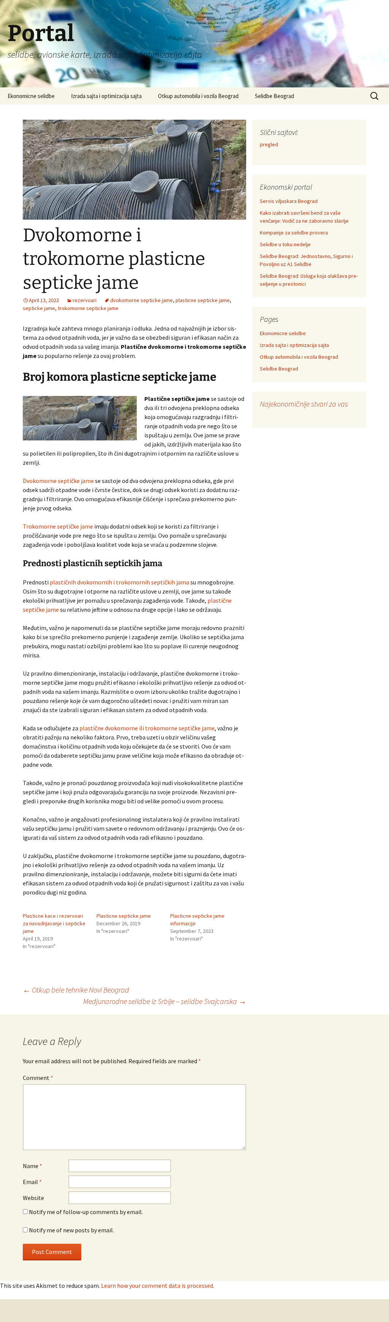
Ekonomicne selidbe (31, 96)
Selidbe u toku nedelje (285, 244)
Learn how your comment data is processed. (157, 1285)
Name (32, 1166)
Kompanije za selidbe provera (294, 232)
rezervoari (84, 300)
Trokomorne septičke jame (58, 526)
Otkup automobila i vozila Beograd (198, 96)
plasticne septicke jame (203, 300)
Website (33, 1198)
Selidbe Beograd (274, 96)
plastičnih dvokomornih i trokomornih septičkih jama (119, 582)
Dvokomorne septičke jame (58, 480)
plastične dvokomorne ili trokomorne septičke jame (147, 728)
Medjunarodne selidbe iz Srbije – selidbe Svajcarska (164, 1001)
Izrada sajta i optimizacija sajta (106, 96)
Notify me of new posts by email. (71, 1230)
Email (32, 1182)
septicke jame (39, 308)
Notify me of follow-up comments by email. (86, 1212)
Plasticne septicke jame (123, 915)
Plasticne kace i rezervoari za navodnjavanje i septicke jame (54, 923)
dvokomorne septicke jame (141, 300)
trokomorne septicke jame (88, 308)
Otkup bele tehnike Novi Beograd (76, 989)
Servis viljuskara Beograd (289, 201)
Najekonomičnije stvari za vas (304, 403)
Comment (38, 1077)
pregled (269, 144)
